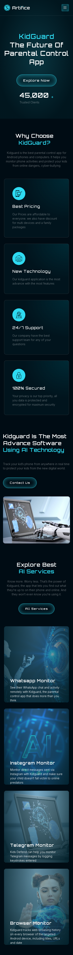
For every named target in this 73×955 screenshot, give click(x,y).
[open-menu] (65, 7)
